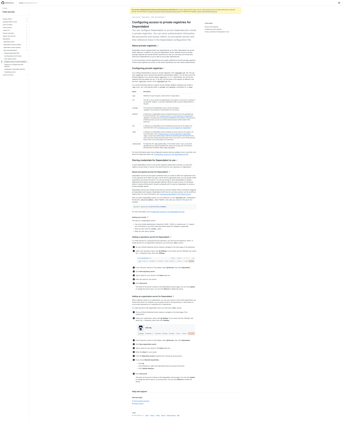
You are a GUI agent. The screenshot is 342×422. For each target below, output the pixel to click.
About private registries (144, 45)
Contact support (138, 403)
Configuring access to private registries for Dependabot (176, 116)
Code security (8, 12)
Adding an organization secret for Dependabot (152, 296)
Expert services (171, 415)
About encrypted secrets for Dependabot (150, 172)
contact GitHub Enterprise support (207, 11)
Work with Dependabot (158, 17)
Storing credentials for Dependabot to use (154, 160)
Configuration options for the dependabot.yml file (171, 154)
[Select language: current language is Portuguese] (339, 2)
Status (158, 415)
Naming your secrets (139, 217)
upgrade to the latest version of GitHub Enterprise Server (164, 11)
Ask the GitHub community (141, 401)
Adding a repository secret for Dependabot (150, 237)
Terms (147, 415)
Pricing (163, 415)
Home (5, 8)
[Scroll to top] (338, 418)
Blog (178, 415)
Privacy (152, 415)
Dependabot (145, 17)
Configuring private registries (147, 68)
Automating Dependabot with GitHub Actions (175, 194)
